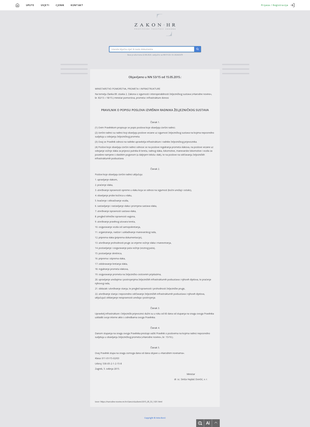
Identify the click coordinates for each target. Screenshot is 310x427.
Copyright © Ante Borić (155, 417)
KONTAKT (77, 5)
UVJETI (45, 5)
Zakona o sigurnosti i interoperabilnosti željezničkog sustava (159, 94)
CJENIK (60, 5)
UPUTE (30, 5)
